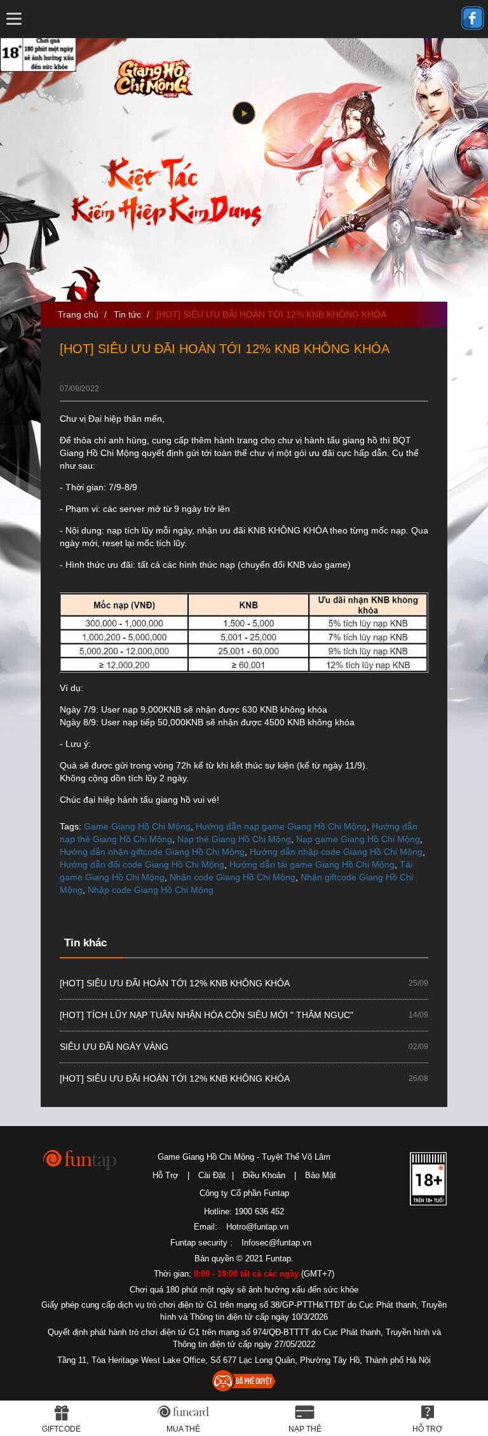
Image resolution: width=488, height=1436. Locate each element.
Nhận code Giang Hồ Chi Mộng (232, 877)
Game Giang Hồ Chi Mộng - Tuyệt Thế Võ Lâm (244, 1157)
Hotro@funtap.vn (257, 1226)
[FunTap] (80, 1159)
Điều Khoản (264, 1175)
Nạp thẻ (305, 1429)
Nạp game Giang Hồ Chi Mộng (358, 839)
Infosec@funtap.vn (276, 1242)
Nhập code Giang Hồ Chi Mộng (151, 890)
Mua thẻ (183, 1429)
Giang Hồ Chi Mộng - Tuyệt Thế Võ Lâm (150, 77)
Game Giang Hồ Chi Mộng (137, 826)
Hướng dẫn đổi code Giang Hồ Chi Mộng (142, 864)
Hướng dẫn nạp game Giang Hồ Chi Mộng (281, 826)
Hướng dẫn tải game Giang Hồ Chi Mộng (312, 864)
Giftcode (61, 1429)
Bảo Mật (320, 1175)
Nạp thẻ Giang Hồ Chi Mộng (234, 839)
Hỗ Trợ (165, 1175)
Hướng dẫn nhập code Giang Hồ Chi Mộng (336, 852)
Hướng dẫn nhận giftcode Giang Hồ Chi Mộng (152, 852)
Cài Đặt (212, 1175)
